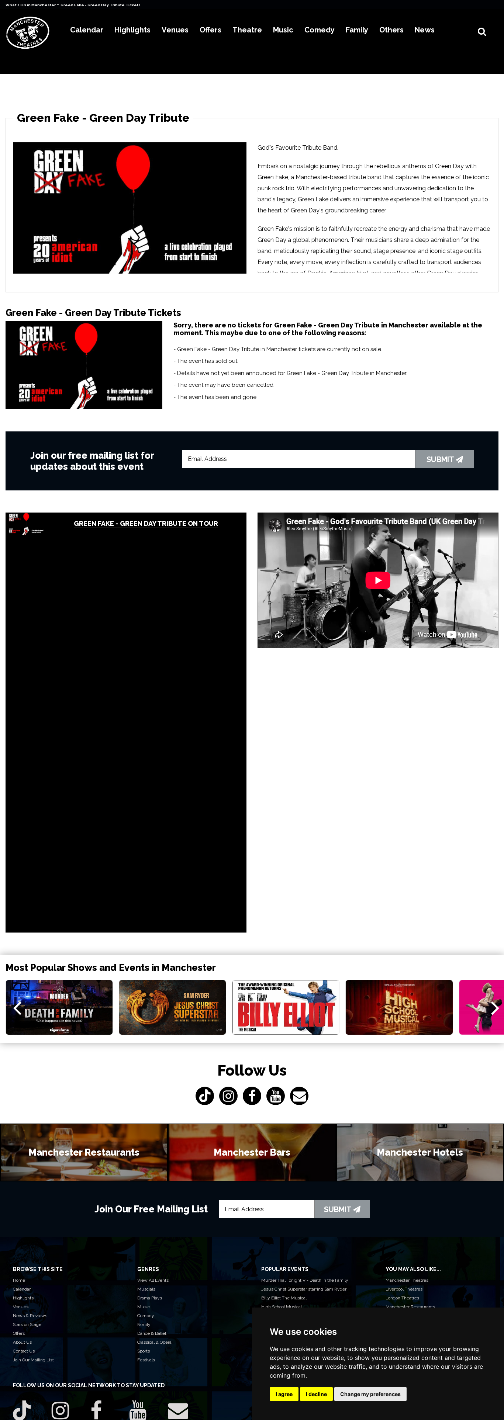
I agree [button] (284, 1394)
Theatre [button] (247, 29)
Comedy (145, 1315)
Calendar (22, 1289)
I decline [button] (316, 1394)
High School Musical (281, 1306)
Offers (19, 1333)
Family (144, 1324)
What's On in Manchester (31, 5)
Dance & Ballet (151, 1333)
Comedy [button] (319, 29)
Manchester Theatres (407, 1280)
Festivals (146, 1359)
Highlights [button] (132, 29)
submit (441, 459)
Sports (143, 1351)
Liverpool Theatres (404, 1289)
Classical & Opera (154, 1342)
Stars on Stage (27, 1324)
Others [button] (391, 29)
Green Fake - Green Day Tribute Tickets (101, 5)
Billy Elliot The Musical (284, 1298)
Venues (20, 1306)
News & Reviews (30, 1315)
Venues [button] (175, 29)
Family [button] (357, 29)
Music (143, 1306)
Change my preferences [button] (370, 1394)
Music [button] (283, 29)
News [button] (425, 29)
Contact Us (24, 1351)
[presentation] (17, 1007)
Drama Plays (149, 1298)
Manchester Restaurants (410, 1306)
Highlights (23, 1298)
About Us (22, 1342)
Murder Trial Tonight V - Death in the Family (304, 1280)
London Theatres (402, 1298)
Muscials (146, 1289)
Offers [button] (210, 29)
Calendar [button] (86, 29)
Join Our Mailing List (33, 1359)
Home (19, 1280)
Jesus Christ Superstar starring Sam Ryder (303, 1289)
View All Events (153, 1280)
